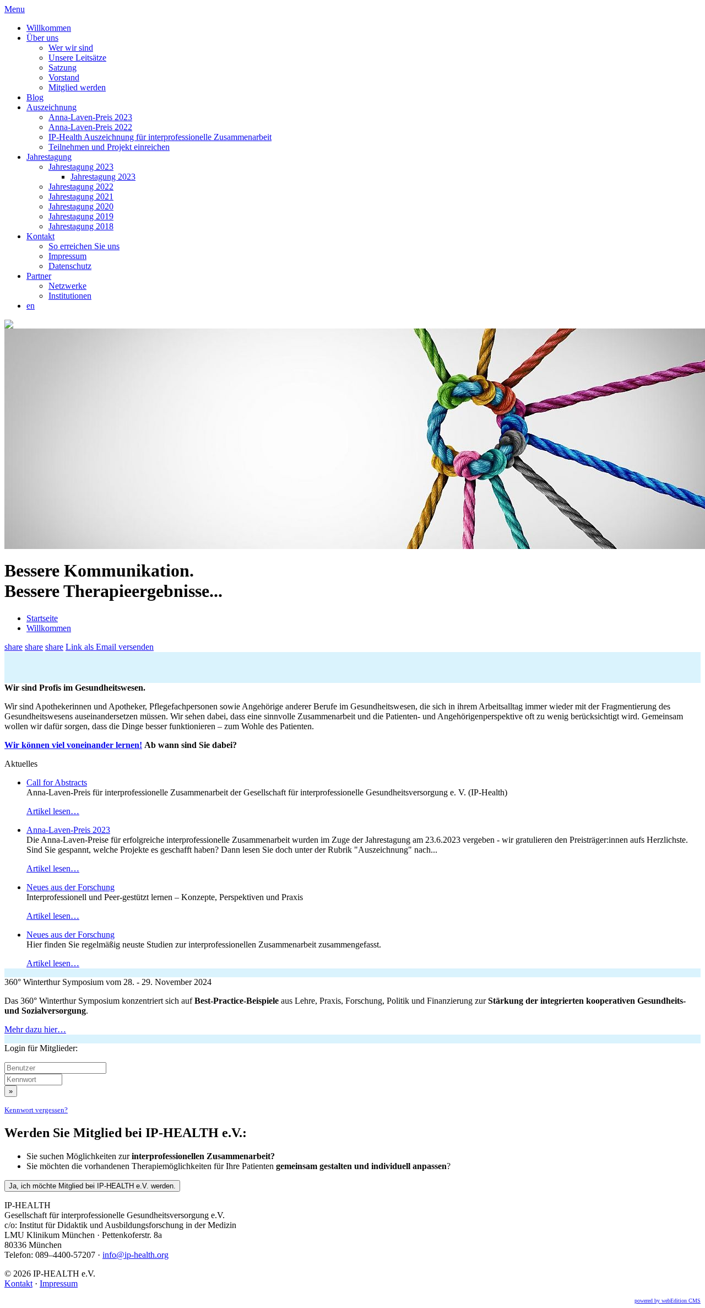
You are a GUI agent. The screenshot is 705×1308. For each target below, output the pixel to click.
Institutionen (69, 295)
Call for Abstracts (56, 782)
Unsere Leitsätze (77, 57)
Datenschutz (69, 266)
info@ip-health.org (135, 1254)
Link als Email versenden (110, 647)
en (30, 305)
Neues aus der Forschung (70, 887)
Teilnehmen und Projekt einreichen (109, 147)
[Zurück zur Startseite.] (8, 325)
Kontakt (40, 236)
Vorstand (63, 77)
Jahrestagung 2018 (80, 226)
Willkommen (48, 28)
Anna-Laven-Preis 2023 (90, 117)
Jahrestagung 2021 (80, 196)
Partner (38, 276)
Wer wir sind (70, 47)
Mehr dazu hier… (35, 1029)
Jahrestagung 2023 (80, 166)
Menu (14, 9)
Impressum (67, 256)
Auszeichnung (51, 107)
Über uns (42, 37)
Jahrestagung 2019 (80, 216)
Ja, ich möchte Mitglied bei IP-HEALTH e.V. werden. (92, 1186)
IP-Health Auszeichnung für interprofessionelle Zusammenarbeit (160, 137)
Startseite (42, 618)
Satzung (62, 67)
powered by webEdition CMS (667, 1301)
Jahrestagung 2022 (80, 186)
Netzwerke (67, 285)
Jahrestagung (49, 157)
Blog (35, 97)
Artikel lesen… (52, 811)
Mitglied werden (77, 87)
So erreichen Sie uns (84, 246)
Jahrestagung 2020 (80, 206)
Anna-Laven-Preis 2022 (90, 127)
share (13, 647)
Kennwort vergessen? (36, 1110)
